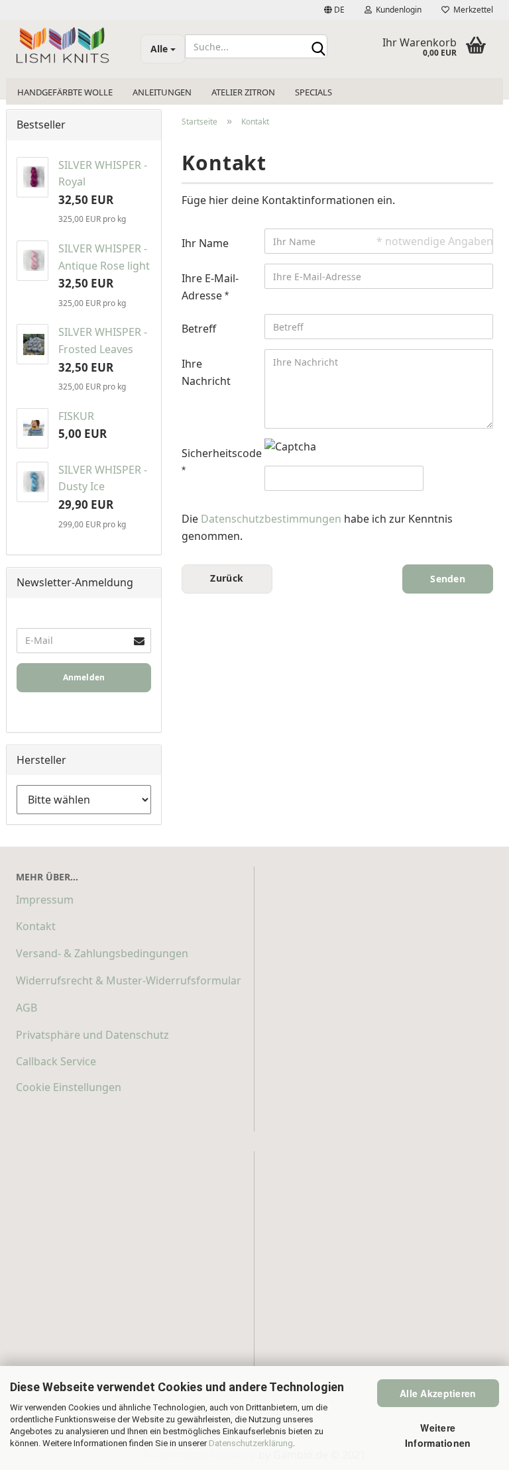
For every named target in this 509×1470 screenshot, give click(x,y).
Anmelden (84, 677)
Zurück (226, 578)
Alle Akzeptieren (438, 1393)
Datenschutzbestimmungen (271, 518)
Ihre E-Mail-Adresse (210, 287)
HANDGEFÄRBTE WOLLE (65, 92)
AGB (26, 1007)
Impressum (45, 899)
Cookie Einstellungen (68, 1087)
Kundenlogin (397, 9)
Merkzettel (471, 9)
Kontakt (36, 926)
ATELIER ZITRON (243, 92)
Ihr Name (205, 243)
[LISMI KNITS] (68, 46)
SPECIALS (313, 92)
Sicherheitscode (218, 453)
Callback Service (56, 1061)
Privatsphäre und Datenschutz (92, 1034)
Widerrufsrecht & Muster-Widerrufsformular (128, 980)
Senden (447, 578)
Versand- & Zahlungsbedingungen (102, 953)
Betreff (199, 328)
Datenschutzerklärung (251, 1443)
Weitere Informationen (438, 1435)
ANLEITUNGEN (162, 92)
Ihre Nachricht (206, 372)
